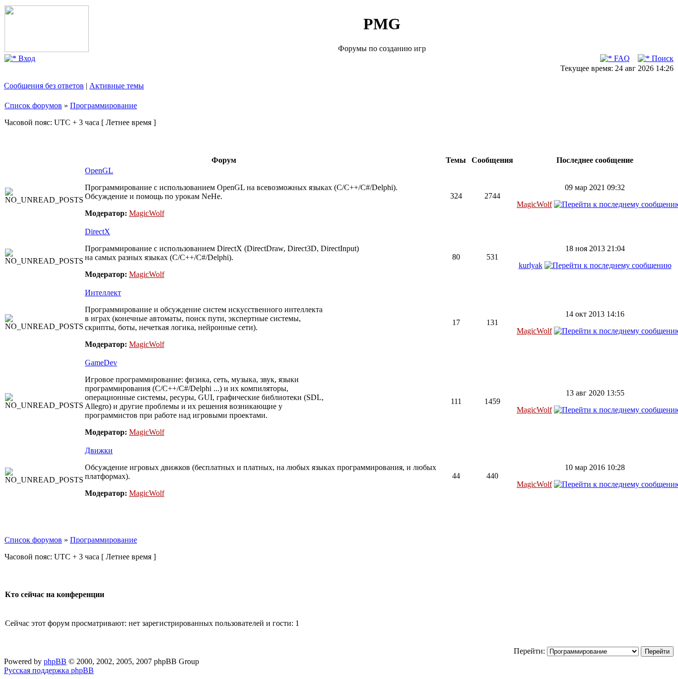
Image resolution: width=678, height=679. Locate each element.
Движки (99, 450)
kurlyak (530, 265)
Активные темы (116, 85)
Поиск (662, 58)
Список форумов (33, 105)
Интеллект (103, 292)
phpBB (55, 661)
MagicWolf (146, 213)
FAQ (621, 58)
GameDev (101, 362)
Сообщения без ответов (44, 85)
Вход (25, 58)
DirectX (97, 231)
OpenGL (99, 170)
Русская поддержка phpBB (49, 670)
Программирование (103, 105)
